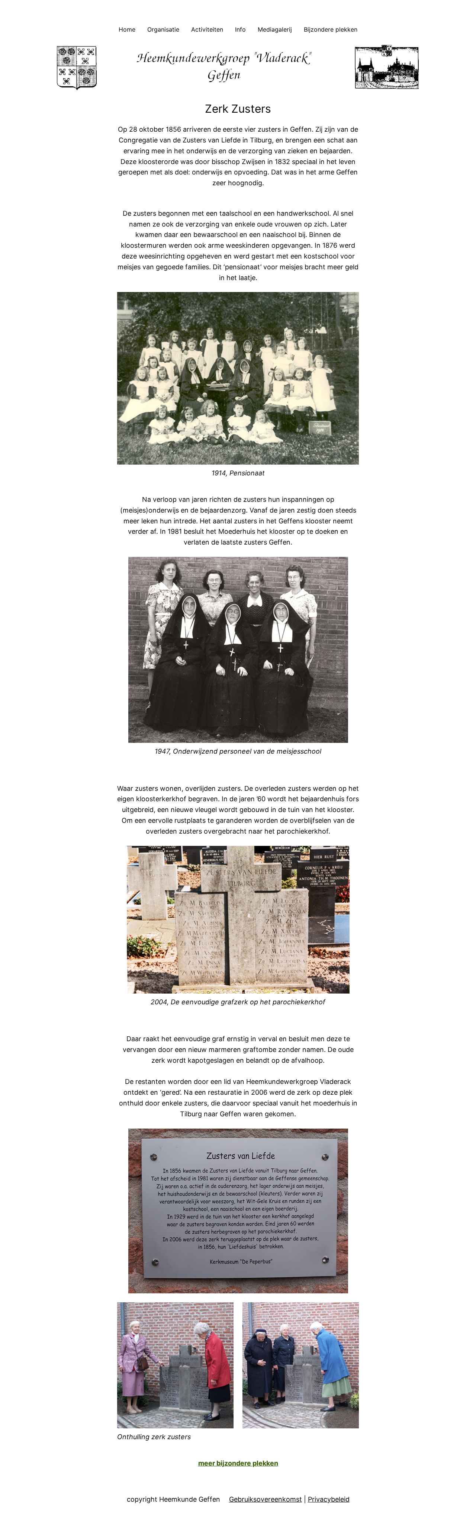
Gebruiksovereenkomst (265, 1499)
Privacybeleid (329, 1499)
